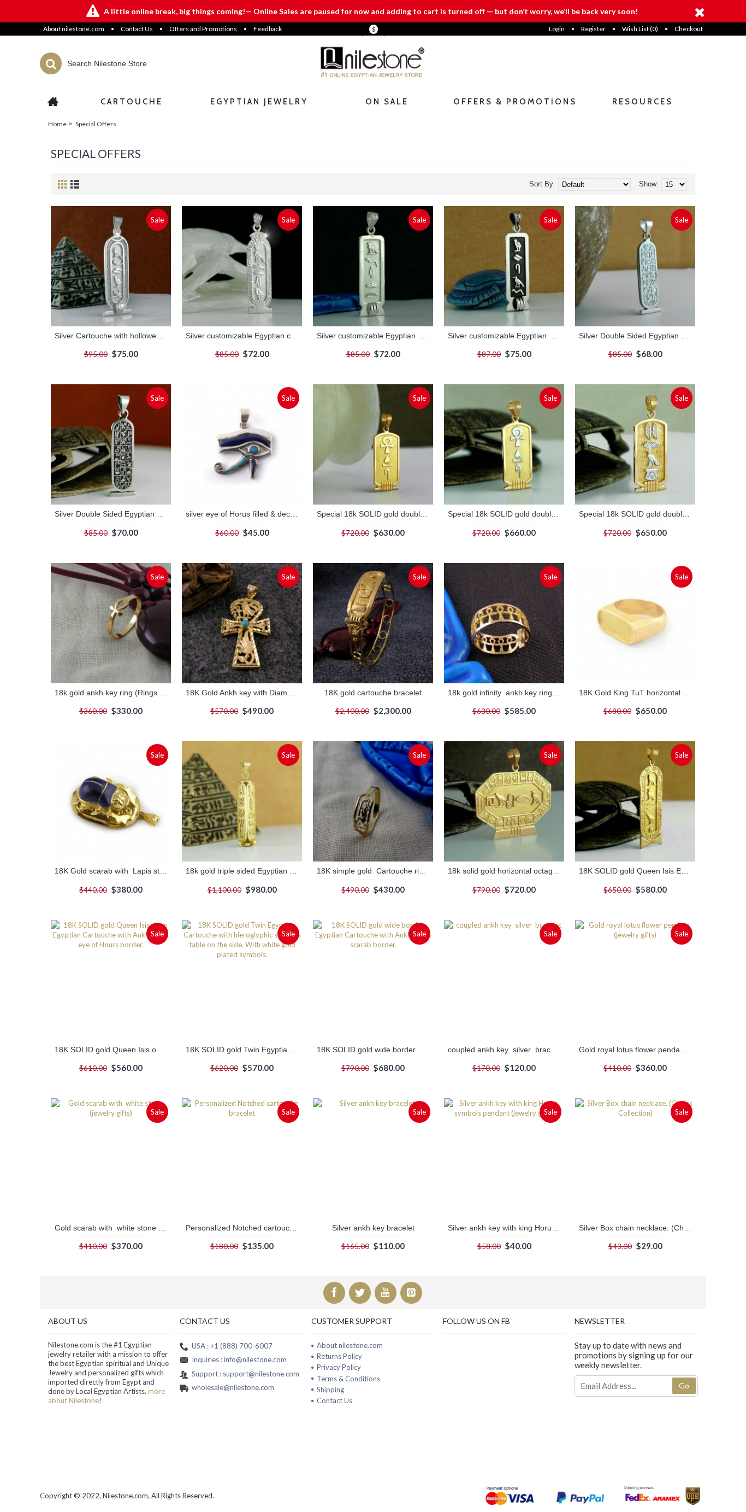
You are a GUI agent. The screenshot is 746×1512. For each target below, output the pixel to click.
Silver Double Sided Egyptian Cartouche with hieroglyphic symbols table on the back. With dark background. (113, 513)
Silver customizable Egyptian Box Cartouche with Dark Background (506, 335)
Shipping (330, 1389)
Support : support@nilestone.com (245, 1373)
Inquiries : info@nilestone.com (239, 1359)
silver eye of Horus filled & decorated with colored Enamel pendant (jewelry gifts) (244, 513)
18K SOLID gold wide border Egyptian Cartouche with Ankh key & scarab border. (375, 1049)
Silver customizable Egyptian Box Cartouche (375, 335)
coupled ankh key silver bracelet (505, 1049)
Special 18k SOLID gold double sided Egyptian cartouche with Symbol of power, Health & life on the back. (375, 513)
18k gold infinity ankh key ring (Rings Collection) (506, 692)
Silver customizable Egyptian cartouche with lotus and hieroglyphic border (244, 335)
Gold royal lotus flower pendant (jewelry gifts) (637, 1049)
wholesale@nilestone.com (233, 1387)
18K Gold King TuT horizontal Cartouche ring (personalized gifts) (637, 692)
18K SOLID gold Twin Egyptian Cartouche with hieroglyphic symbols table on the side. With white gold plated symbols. (244, 1049)
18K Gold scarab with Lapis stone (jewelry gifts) (113, 870)
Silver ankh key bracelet (373, 1227)
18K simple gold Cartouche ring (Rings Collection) (375, 870)
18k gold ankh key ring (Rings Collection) (113, 692)
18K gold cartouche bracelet (373, 692)
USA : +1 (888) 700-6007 (232, 1345)
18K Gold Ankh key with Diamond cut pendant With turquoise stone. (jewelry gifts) (244, 692)
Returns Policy (339, 1356)
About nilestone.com (350, 1345)
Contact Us (334, 1400)
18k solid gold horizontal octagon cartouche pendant (506, 870)
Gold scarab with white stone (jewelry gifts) (113, 1227)
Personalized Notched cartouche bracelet (244, 1227)
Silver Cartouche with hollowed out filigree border (113, 335)
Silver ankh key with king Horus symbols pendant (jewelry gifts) (506, 1227)
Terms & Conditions (348, 1378)
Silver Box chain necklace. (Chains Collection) (637, 1227)
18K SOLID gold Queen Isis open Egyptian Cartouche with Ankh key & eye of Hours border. (113, 1049)
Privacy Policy (339, 1367)
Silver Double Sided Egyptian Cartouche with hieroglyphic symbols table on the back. (637, 335)
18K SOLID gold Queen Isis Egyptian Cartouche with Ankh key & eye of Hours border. (637, 870)
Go (684, 1385)
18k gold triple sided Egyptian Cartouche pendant (244, 870)
